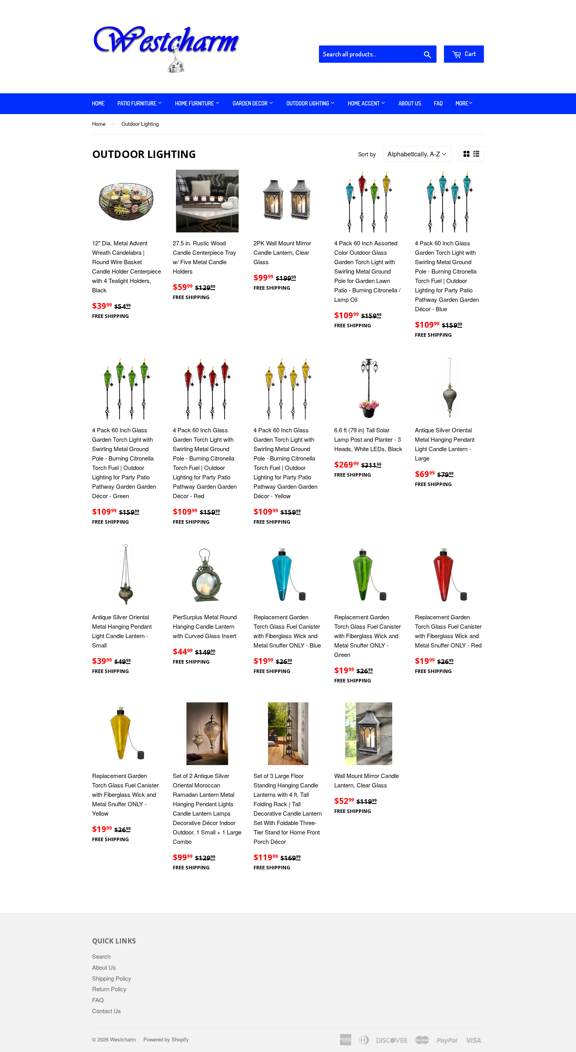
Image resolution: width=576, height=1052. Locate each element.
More (462, 103)
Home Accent (364, 103)
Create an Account (462, 35)
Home (98, 103)
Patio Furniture (138, 103)
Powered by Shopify (166, 1039)
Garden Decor (251, 103)
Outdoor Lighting (308, 103)
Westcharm (123, 1039)
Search (101, 956)
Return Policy (109, 989)
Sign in (419, 35)
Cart (470, 54)
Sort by (367, 154)
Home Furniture (195, 103)
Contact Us (106, 1011)
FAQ (438, 103)
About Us (409, 103)
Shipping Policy (111, 978)
